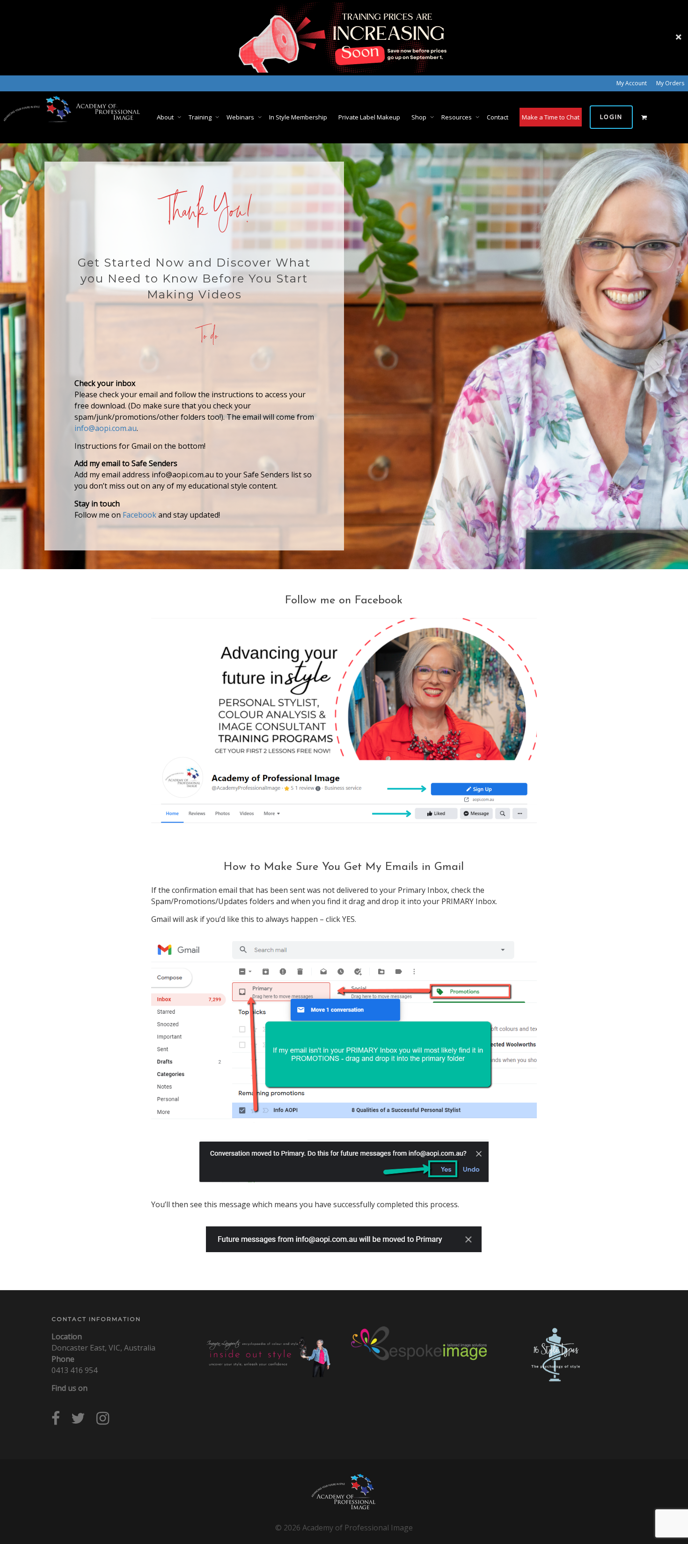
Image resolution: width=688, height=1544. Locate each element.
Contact (497, 117)
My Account (631, 83)
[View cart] (644, 117)
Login (611, 116)
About (166, 117)
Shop (419, 117)
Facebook (139, 515)
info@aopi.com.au (105, 428)
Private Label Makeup (369, 117)
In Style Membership (298, 117)
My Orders (670, 83)
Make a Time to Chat (550, 117)
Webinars (241, 117)
